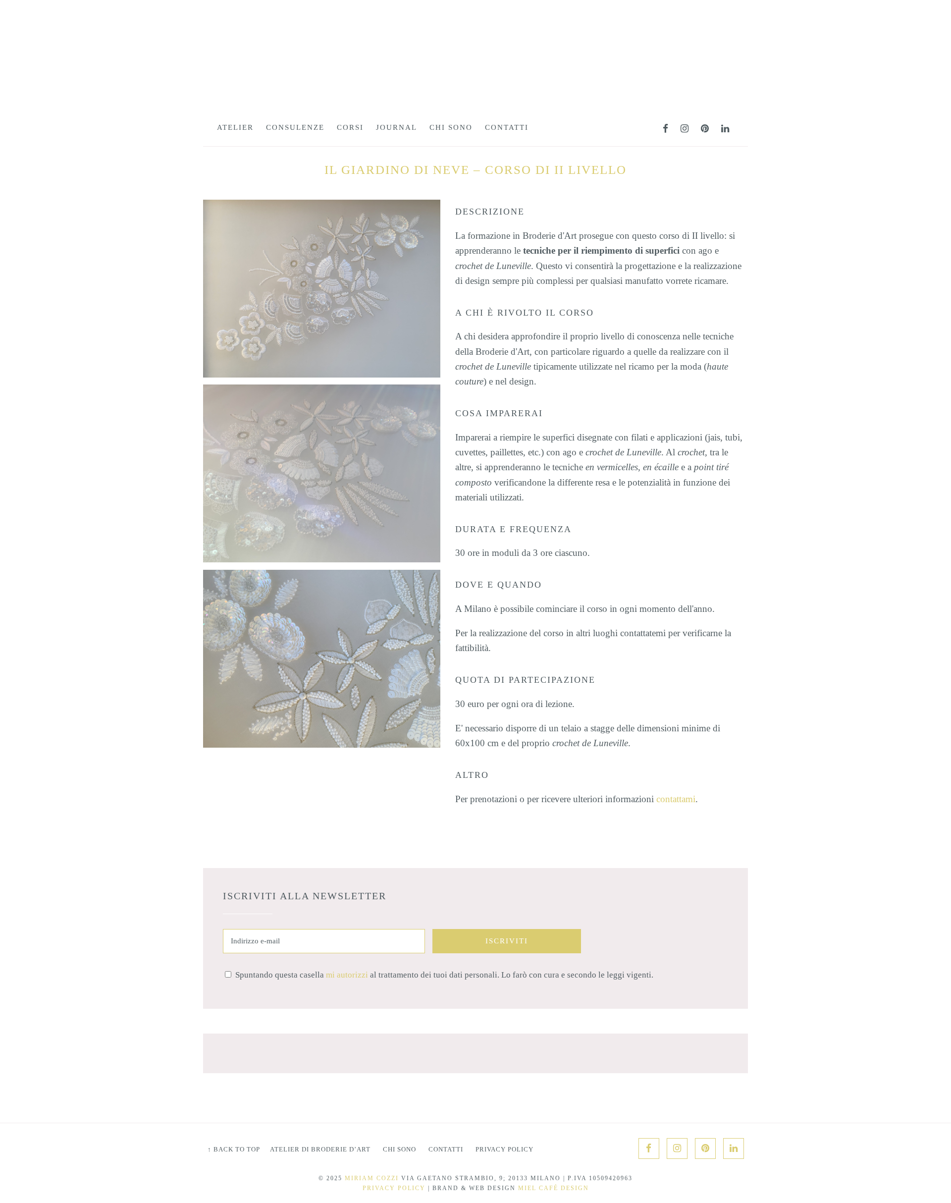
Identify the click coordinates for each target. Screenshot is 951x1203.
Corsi (350, 127)
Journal (396, 127)
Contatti (506, 127)
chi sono (451, 127)
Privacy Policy (504, 1149)
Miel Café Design (553, 1188)
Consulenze (295, 127)
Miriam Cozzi (372, 1178)
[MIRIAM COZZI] (475, 70)
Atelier (235, 127)
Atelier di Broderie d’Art (320, 1149)
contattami (675, 799)
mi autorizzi (347, 975)
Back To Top (234, 1149)
